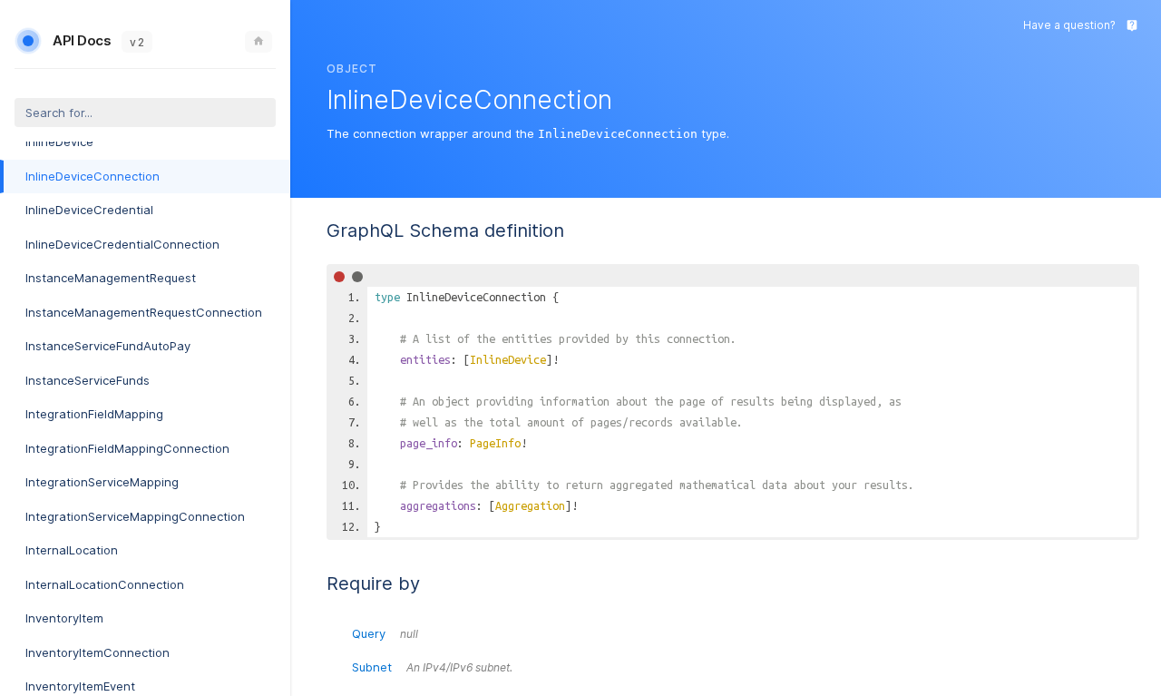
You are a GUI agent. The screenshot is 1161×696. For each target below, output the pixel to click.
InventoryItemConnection (97, 652)
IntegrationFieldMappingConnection (127, 448)
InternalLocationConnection (104, 584)
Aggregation (530, 505)
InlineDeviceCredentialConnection (122, 244)
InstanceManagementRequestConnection (143, 312)
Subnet (432, 667)
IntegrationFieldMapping (94, 414)
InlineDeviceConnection (92, 176)
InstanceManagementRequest (110, 277)
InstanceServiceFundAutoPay (107, 345)
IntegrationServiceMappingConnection (135, 516)
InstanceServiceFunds (87, 380)
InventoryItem (64, 618)
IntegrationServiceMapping (102, 482)
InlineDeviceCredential (89, 209)
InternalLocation (71, 550)
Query (385, 633)
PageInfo (495, 442)
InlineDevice (59, 141)
